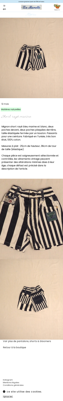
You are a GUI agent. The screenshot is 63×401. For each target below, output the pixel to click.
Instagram (8, 379)
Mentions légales (11, 382)
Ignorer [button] (8, 396)
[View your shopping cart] (57, 6)
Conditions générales (13, 385)
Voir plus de (27, 341)
